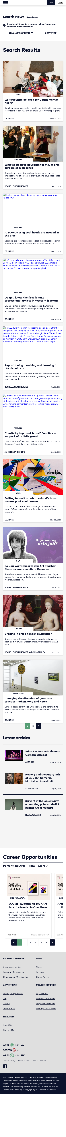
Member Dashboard (45, 998)
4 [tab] (35, 942)
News (38, 967)
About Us (7, 1025)
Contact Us (8, 1030)
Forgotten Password (45, 1003)
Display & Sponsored (13, 993)
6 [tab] (46, 942)
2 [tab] (24, 942)
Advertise (50, 33)
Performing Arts (14, 866)
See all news (32, 17)
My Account (42, 993)
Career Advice (42, 977)
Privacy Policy (9, 1061)
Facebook (5, 1066)
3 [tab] (30, 942)
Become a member (12, 967)
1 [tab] (19, 942)
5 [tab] (41, 942)
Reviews (40, 972)
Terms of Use (23, 1061)
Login (60, 3)
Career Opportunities (30, 857)
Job (4, 998)
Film (32, 866)
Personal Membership (13, 972)
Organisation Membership (15, 977)
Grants (6, 1003)
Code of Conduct (39, 1061)
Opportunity (9, 1008)
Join (51, 3)
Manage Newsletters (46, 1008)
